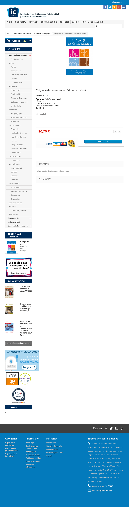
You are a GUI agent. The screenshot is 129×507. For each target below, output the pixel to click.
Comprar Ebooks (49, 22)
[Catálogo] (18, 267)
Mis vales (49, 456)
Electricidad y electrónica (15, 108)
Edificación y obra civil (18, 102)
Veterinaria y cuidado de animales (17, 212)
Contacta (33, 22)
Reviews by (10, 413)
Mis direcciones (52, 449)
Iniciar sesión (117, 2)
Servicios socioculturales (14, 181)
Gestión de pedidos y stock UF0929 (26, 288)
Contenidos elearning (92, 22)
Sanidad (13, 172)
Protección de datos (33, 455)
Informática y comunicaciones (15, 154)
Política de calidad (33, 461)
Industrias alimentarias (18, 149)
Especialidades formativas (18, 226)
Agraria (13, 67)
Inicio (9, 22)
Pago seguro (31, 451)
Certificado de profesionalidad (14, 220)
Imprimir (43, 114)
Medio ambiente (16, 168)
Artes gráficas (15, 71)
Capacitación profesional (17, 55)
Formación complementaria (14, 123)
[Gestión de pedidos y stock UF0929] (11, 292)
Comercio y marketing (18, 75)
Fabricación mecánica (18, 117)
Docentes (64, 22)
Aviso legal (30, 443)
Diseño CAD (15, 90)
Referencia (40, 95)
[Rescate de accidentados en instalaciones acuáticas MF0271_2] (11, 327)
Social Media (15, 187)
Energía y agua (16, 114)
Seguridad (14, 176)
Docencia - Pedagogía (18, 98)
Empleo (75, 22)
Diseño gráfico (15, 94)
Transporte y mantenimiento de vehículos (15, 203)
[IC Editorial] (34, 13)
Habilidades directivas (18, 133)
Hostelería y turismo (18, 137)
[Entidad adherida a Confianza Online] (18, 378)
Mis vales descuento (54, 446)
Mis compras (51, 443)
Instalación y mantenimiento (14, 162)
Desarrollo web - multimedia (16, 84)
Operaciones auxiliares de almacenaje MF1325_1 (25, 307)
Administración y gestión (16, 61)
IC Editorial (20, 22)
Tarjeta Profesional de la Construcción (18, 193)
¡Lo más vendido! (16, 281)
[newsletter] (22, 360)
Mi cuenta (51, 438)
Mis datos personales (54, 452)
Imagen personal (16, 145)
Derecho (13, 79)
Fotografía (14, 129)
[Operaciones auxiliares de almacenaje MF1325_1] (11, 309)
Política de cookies (33, 458)
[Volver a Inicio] (8, 33)
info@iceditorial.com (104, 491)
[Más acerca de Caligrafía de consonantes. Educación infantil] (11, 247)
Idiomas (13, 141)
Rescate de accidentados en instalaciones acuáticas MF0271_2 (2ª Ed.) (26, 328)
